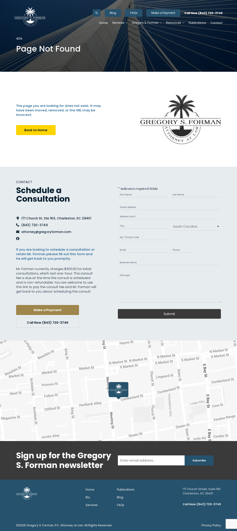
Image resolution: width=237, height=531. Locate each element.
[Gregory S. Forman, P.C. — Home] (30, 16)
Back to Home (35, 130)
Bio (88, 497)
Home (103, 23)
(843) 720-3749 (34, 225)
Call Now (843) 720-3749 (203, 13)
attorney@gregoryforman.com (46, 232)
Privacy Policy (211, 525)
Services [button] (118, 23)
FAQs (133, 13)
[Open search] (96, 13)
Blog (113, 13)
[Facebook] (17, 238)
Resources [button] (173, 23)
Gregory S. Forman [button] (145, 23)
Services (92, 505)
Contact (216, 23)
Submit (169, 314)
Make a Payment (163, 13)
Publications (197, 23)
